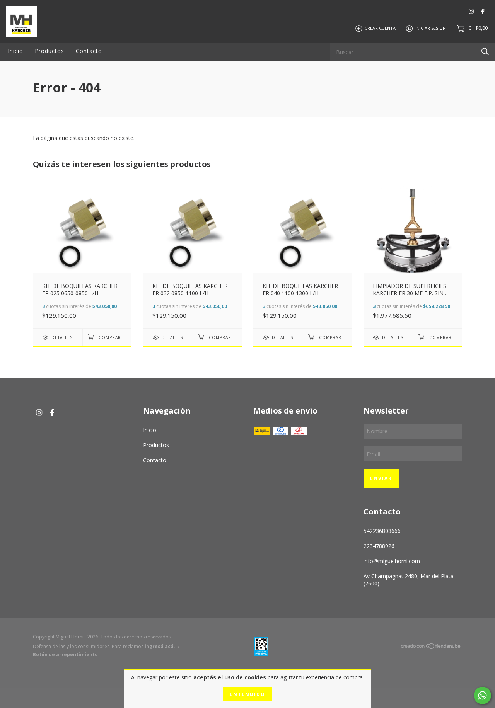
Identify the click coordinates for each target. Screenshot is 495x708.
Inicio (15, 50)
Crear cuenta (380, 28)
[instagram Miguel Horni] (471, 11)
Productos (49, 50)
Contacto (89, 50)
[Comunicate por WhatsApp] (482, 695)
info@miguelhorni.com (392, 561)
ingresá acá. (160, 646)
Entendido (247, 694)
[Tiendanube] (431, 647)
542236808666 (382, 530)
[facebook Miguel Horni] (483, 11)
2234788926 (379, 546)
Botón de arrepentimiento (65, 654)
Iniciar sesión (430, 28)
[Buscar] (485, 51)
